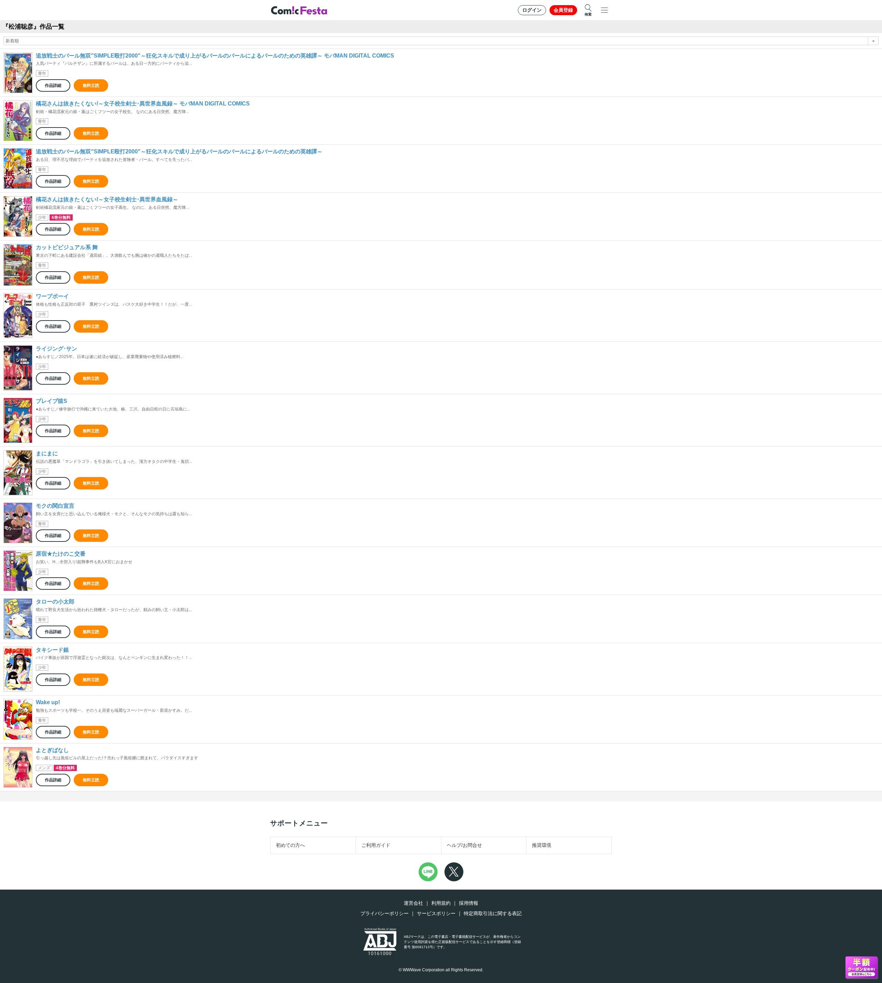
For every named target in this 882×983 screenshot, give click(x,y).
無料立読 (91, 85)
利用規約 (441, 903)
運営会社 (413, 903)
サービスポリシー (436, 913)
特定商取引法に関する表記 (493, 913)
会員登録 (563, 10)
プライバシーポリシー (384, 913)
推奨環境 (541, 845)
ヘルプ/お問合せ (464, 845)
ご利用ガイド (375, 845)
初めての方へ (290, 845)
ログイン (532, 10)
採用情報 (468, 903)
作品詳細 (53, 85)
